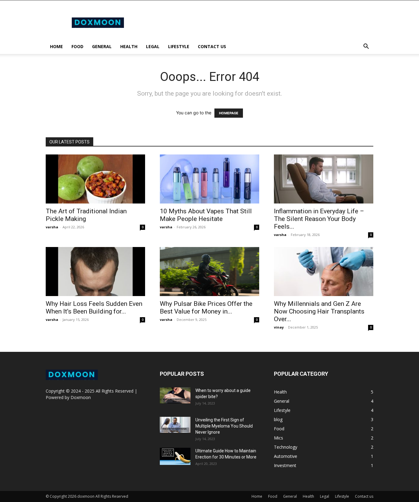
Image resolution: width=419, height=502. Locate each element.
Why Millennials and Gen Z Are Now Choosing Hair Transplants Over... (319, 311)
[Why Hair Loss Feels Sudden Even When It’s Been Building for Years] (95, 271)
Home (56, 46)
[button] (366, 47)
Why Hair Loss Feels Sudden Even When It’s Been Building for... (94, 307)
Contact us (212, 46)
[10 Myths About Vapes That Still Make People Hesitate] (209, 178)
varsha (52, 227)
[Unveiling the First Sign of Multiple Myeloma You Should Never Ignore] (175, 425)
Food (77, 46)
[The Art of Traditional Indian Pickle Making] (95, 178)
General (102, 46)
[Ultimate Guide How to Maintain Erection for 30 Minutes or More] (175, 456)
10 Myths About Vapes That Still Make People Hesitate (206, 214)
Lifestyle (178, 46)
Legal (153, 46)
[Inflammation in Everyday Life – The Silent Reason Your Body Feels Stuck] (323, 178)
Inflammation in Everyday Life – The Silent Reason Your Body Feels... (319, 218)
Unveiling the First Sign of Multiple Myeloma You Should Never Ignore (224, 426)
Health (128, 46)
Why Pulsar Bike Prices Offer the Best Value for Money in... (206, 307)
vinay (279, 327)
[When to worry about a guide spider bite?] (175, 395)
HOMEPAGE (228, 113)
